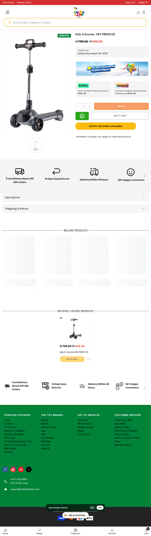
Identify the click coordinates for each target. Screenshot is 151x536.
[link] (19, 176)
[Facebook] (5, 469)
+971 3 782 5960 (18, 479)
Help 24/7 (130, 2)
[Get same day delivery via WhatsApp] (112, 69)
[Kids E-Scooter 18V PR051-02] (75, 328)
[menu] (7, 12)
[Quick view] (61, 318)
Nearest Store (24, 2)
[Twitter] (29, 469)
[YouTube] (21, 469)
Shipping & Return (16, 208)
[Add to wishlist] (88, 359)
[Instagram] (13, 469)
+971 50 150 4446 (19, 483)
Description (12, 197)
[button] (112, 126)
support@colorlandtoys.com (25, 489)
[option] (36, 83)
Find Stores (8, 2)
